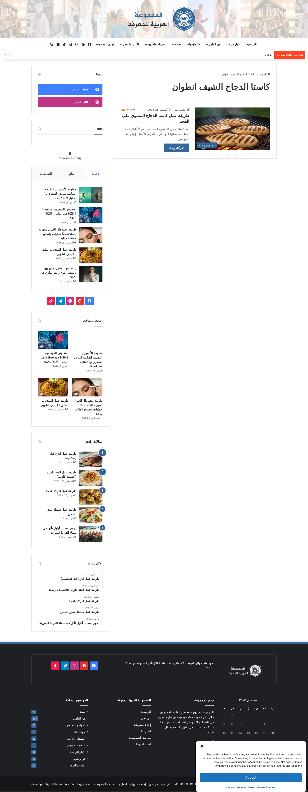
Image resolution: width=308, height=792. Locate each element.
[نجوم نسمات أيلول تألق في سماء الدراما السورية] (90, 534)
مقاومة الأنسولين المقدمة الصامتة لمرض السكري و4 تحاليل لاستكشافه (60, 193)
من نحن (230, 786)
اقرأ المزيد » (176, 148)
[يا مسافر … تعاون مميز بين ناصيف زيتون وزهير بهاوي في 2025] (90, 274)
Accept (250, 778)
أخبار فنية (235, 44)
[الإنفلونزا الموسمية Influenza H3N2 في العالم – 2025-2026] (90, 215)
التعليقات (46, 174)
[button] (202, 746)
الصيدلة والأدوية (156, 44)
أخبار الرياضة (77, 752)
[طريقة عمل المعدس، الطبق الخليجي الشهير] (90, 255)
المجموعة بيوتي (75, 745)
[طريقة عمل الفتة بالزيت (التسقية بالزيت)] (90, 478)
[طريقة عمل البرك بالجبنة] (90, 497)
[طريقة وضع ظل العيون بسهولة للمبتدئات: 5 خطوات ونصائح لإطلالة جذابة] (90, 235)
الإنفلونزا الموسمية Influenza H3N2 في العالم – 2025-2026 (57, 213)
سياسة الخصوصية (266, 786)
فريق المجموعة (105, 44)
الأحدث (96, 174)
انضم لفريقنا (143, 744)
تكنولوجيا (194, 44)
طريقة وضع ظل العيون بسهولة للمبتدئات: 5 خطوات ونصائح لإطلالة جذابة (57, 234)
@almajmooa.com (70, 158)
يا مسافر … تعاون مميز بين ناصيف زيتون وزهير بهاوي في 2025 (58, 272)
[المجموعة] (154, 19)
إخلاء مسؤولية (142, 724)
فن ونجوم (79, 758)
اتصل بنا (146, 731)
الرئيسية (252, 44)
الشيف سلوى (179, 109)
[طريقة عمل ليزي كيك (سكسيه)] (90, 459)
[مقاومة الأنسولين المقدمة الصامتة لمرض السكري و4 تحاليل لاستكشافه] (90, 195)
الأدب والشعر (131, 44)
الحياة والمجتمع (76, 725)
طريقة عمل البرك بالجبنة (61, 491)
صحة (178, 44)
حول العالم (78, 732)
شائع (72, 174)
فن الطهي (214, 44)
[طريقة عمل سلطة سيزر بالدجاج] (90, 515)
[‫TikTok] (51, 301)
